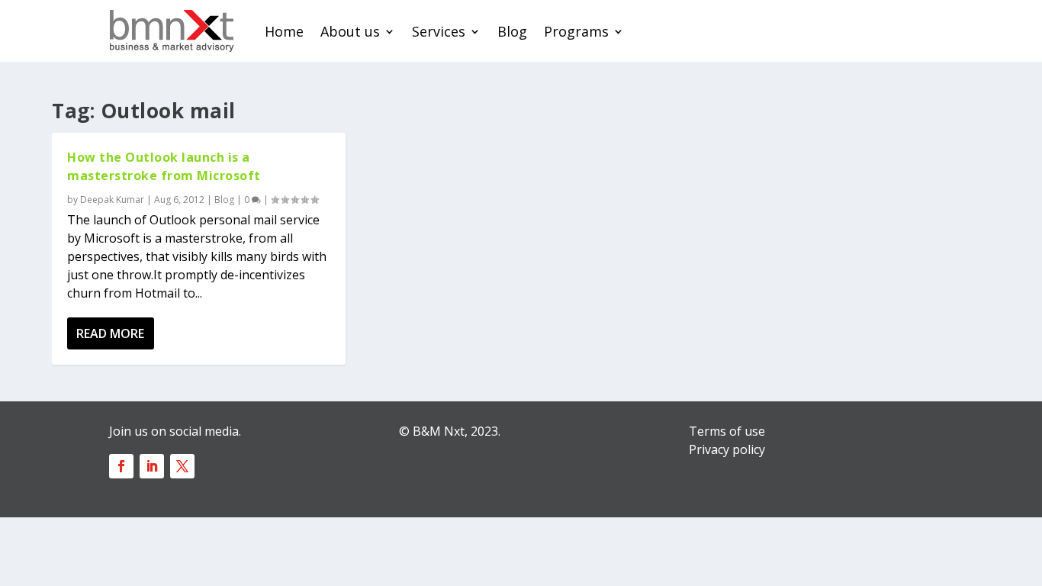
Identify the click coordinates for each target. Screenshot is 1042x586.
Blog (512, 31)
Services (438, 31)
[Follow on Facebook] (121, 466)
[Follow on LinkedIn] (152, 466)
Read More (110, 333)
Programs (576, 31)
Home (284, 31)
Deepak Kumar (112, 199)
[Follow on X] (182, 466)
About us (350, 31)
